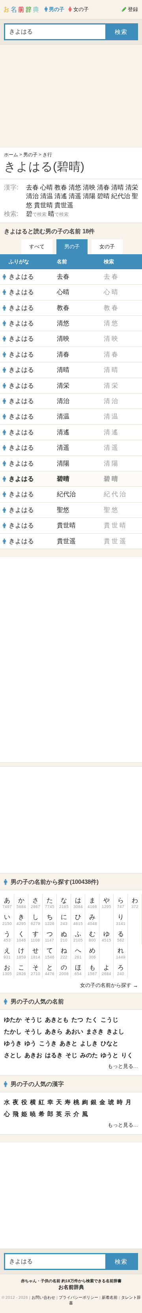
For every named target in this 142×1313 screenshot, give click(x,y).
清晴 (117, 187)
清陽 (89, 196)
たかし (13, 1031)
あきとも (57, 1019)
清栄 (131, 187)
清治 (32, 196)
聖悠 (63, 509)
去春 (32, 187)
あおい (74, 1031)
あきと (68, 1043)
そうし (33, 1031)
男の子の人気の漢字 (37, 1083)
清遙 (60, 196)
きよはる (21, 276)
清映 (89, 187)
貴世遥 (63, 205)
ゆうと (109, 1055)
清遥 (75, 196)
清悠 (75, 187)
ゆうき (13, 1043)
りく (127, 1055)
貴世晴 (43, 205)
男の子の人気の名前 (37, 1001)
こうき (48, 1043)
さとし (13, 1055)
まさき (95, 1031)
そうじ (33, 1019)
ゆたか (13, 1019)
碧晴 (103, 196)
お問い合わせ (43, 1297)
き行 (47, 155)
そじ (71, 1055)
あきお (33, 1055)
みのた (89, 1055)
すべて (37, 246)
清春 (103, 187)
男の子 (30, 155)
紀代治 (120, 196)
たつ (77, 1019)
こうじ (109, 1019)
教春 (60, 187)
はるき (54, 1055)
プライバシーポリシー (78, 1297)
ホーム (11, 155)
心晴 (46, 187)
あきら (54, 1031)
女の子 (107, 246)
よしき (89, 1043)
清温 (46, 196)
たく (92, 1019)
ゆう (30, 1043)
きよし (115, 1031)
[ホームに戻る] (21, 9)
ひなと (109, 1043)
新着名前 (110, 1297)
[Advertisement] (71, 98)
